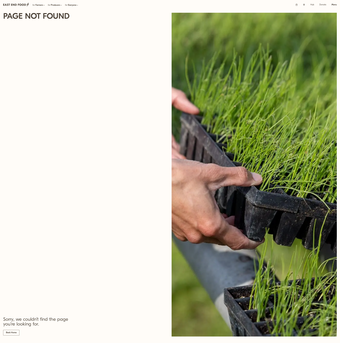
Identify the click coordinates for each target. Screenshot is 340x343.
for (37, 5)
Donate (322, 5)
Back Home (11, 333)
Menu (334, 5)
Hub (312, 5)
